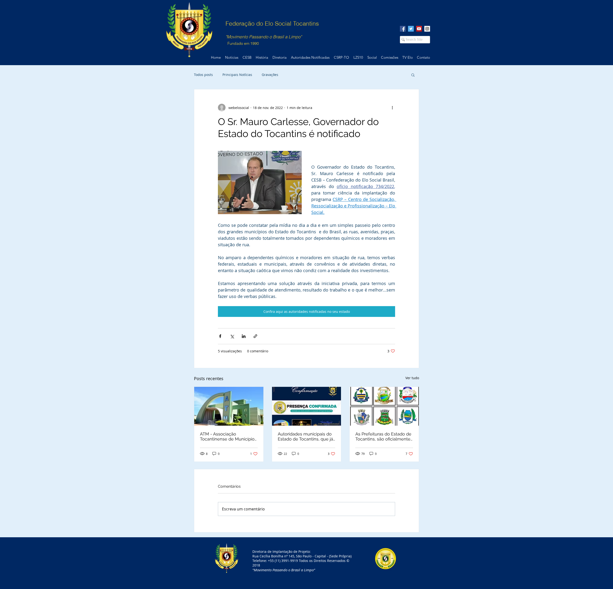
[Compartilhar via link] (255, 336)
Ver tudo (412, 378)
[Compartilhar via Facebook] (220, 336)
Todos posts (203, 74)
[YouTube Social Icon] (419, 29)
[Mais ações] (392, 107)
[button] (413, 75)
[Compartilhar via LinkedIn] (243, 336)
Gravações (270, 74)
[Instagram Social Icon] (427, 29)
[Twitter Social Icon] (411, 29)
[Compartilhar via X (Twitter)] (232, 336)
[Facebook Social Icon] (403, 29)
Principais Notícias (237, 74)
